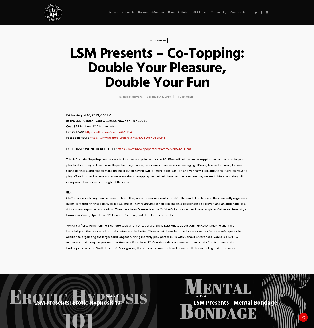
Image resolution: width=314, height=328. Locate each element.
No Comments (184, 96)
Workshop (158, 40)
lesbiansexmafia (133, 96)
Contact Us (237, 12)
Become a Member (151, 12)
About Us (127, 12)
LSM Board (199, 12)
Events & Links (178, 12)
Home (113, 12)
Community (218, 12)
